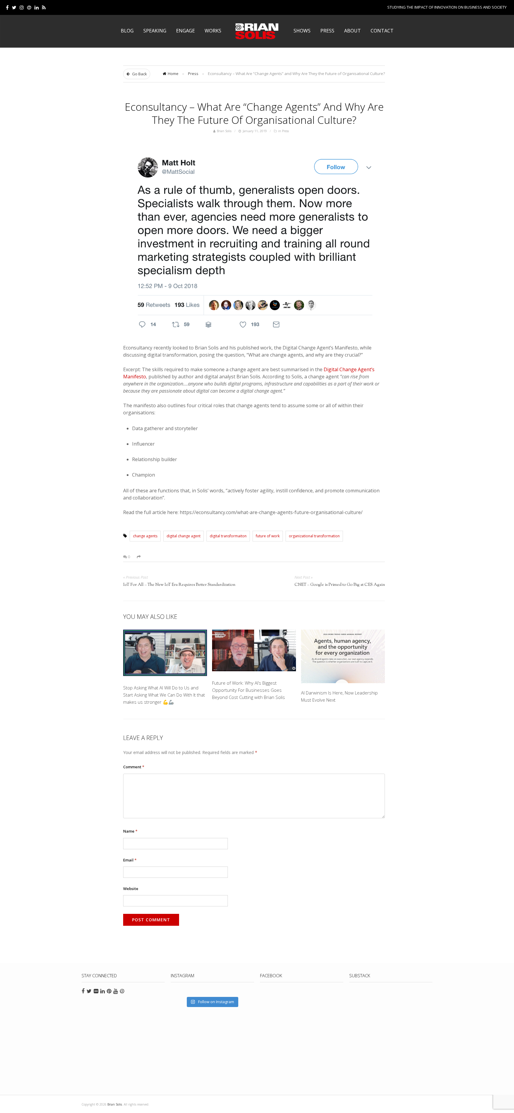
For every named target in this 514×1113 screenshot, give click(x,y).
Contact (382, 30)
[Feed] (44, 7)
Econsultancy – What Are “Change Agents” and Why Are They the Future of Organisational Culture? (254, 113)
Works (213, 30)
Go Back (139, 74)
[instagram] (22, 7)
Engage (185, 30)
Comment (133, 766)
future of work (268, 535)
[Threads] (29, 7)
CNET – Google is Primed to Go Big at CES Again (339, 585)
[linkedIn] (37, 7)
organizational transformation (314, 535)
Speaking (154, 30)
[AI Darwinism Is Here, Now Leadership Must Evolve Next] (343, 656)
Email (130, 860)
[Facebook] (7, 7)
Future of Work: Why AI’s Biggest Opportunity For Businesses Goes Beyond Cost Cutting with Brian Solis (248, 690)
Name (130, 831)
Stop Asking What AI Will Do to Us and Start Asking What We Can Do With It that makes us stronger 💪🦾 (164, 695)
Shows (302, 30)
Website (130, 888)
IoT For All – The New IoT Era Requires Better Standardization (179, 585)
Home (173, 73)
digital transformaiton (228, 535)
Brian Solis (257, 31)
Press (327, 30)
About (352, 30)
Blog (127, 30)
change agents (145, 535)
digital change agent (183, 535)
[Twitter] (14, 7)
